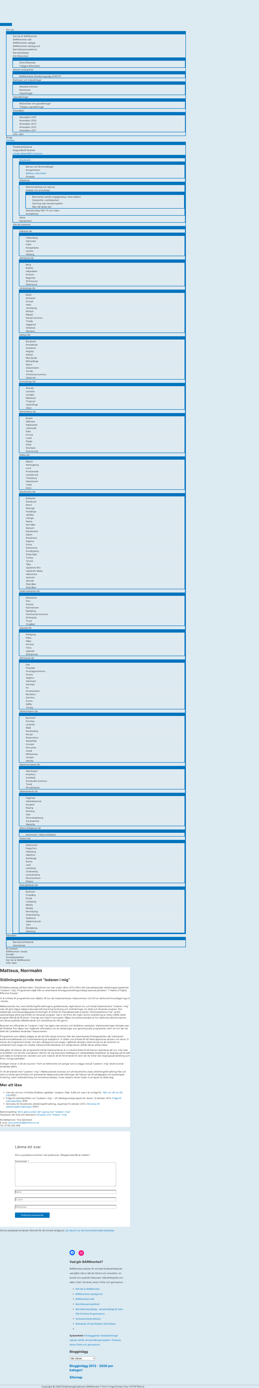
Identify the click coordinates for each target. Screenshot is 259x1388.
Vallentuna (31, 574)
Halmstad (31, 241)
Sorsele (30, 744)
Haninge (30, 508)
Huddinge (31, 511)
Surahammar (32, 821)
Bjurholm (30, 717)
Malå (28, 727)
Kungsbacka (32, 247)
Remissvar (24, 89)
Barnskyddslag (20, 52)
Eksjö (28, 294)
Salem (29, 534)
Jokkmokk (31, 428)
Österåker (31, 584)
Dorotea (30, 721)
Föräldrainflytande (22, 146)
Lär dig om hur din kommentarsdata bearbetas (89, 1230)
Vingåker (30, 624)
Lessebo (30, 391)
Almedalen (18, 110)
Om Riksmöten (20, 56)
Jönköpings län (27, 288)
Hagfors (30, 677)
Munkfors (31, 694)
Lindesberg (32, 871)
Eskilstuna (31, 597)
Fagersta (30, 798)
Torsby (29, 707)
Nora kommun (33, 878)
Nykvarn (30, 528)
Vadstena (31, 918)
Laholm (29, 251)
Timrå (29, 784)
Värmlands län (26, 658)
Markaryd (31, 398)
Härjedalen (31, 271)
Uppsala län (25, 627)
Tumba (29, 557)
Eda (28, 664)
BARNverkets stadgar (24, 42)
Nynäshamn (25, 220)
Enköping (31, 634)
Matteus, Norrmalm (36, 173)
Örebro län (25, 838)
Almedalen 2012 (27, 127)
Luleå (28, 438)
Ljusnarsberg (33, 874)
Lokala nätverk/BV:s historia (27, 153)
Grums (29, 674)
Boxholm (30, 891)
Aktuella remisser (28, 86)
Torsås (29, 371)
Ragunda (30, 277)
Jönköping (31, 308)
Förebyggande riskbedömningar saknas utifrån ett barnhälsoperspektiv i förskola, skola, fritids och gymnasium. (95, 1340)
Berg (28, 264)
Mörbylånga (32, 361)
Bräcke (29, 268)
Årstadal (30, 176)
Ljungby (30, 394)
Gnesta (29, 604)
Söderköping (32, 914)
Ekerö (29, 504)
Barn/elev (11, 935)
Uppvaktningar (20, 97)
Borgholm (31, 341)
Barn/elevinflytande (23, 942)
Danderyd (31, 501)
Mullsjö (29, 311)
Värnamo (30, 331)
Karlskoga (31, 858)
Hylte (28, 244)
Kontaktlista (32, 213)
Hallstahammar (34, 801)
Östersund (31, 284)
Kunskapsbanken (15, 957)
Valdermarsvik (33, 921)
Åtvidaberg (31, 928)
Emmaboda (31, 344)
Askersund (31, 845)
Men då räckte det (41, 206)
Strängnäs (31, 617)
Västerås (30, 824)
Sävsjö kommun (34, 317)
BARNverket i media (16, 951)
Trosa (29, 620)
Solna (29, 544)
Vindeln (30, 757)
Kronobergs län (27, 381)
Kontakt (10, 954)
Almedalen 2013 (27, 123)
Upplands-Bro (33, 567)
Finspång (31, 895)
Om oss (10, 29)
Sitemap (76, 1377)
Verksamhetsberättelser (88, 1318)
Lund (28, 468)
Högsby (30, 351)
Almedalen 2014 (27, 120)
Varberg (30, 254)
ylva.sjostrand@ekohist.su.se (23, 1122)
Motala (29, 908)
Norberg (30, 811)
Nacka (29, 521)
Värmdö (30, 580)
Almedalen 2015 (27, 117)
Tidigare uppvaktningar (31, 106)
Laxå (28, 864)
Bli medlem (12, 948)
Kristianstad (32, 471)
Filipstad (30, 667)
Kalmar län (24, 334)
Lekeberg (31, 868)
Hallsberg (31, 851)
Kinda (29, 898)
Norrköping (32, 911)
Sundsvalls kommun (36, 781)
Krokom (30, 274)
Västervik (31, 377)
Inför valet (18, 134)
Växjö (28, 407)
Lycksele (30, 724)
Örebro (29, 881)
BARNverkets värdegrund (26, 46)
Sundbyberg (32, 551)
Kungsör (30, 804)
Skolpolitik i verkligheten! (45, 200)
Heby (28, 637)
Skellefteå (31, 741)
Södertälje (31, 554)
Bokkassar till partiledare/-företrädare (96, 1323)
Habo (28, 304)
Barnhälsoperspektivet (25, 49)
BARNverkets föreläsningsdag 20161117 (40, 76)
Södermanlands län (29, 591)
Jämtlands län (26, 258)
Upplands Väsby (34, 570)
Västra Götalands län (30, 828)
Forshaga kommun (35, 671)
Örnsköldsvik (33, 787)
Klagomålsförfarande (24, 150)
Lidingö (30, 518)
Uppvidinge (32, 404)
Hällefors (30, 854)
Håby (28, 641)
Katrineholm (32, 607)
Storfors (30, 697)
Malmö (29, 461)
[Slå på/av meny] (96, 32)
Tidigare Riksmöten (29, 65)
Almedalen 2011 (27, 130)
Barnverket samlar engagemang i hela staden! (56, 196)
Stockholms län (27, 491)
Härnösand (31, 771)
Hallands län (25, 231)
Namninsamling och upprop (40, 187)
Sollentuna (31, 547)
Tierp (28, 647)
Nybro (29, 364)
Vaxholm (30, 577)
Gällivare (30, 421)
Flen (28, 601)
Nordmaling (32, 731)
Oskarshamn (32, 367)
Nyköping (31, 610)
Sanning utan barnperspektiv (47, 203)
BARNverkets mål (22, 39)
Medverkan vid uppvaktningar (35, 103)
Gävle (22, 217)
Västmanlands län (28, 791)
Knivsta (30, 644)
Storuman (31, 747)
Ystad (29, 484)
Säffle (29, 704)
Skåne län (24, 455)
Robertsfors (32, 737)
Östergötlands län (28, 885)
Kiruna (29, 434)
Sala (28, 814)
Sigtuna (30, 541)
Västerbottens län (28, 711)
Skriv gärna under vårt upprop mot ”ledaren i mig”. (44, 1111)
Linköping (31, 901)
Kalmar (29, 354)
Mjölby (29, 904)
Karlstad (30, 684)
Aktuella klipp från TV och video (42, 210)
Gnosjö (29, 301)
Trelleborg (31, 478)
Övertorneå (32, 451)
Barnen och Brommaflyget (39, 166)
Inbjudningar (26, 93)
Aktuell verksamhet (23, 69)
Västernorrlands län (29, 764)
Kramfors (31, 774)
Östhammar (32, 654)
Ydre (28, 924)
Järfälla (30, 514)
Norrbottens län (27, 411)
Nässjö (29, 314)
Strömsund (31, 281)
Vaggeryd (31, 324)
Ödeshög (30, 931)
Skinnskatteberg (34, 817)
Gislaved (30, 298)
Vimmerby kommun (36, 374)
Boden (29, 418)
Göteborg (24, 180)
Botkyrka (30, 498)
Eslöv (28, 488)
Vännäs (29, 760)
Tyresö (29, 561)
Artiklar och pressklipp (38, 190)
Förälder (10, 140)
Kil (27, 687)
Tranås (29, 321)
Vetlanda (30, 327)
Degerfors (31, 848)
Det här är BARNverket (25, 36)
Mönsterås (31, 357)
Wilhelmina (31, 754)
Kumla (29, 861)
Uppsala (30, 651)
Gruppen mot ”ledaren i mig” (52, 1114)
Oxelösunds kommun (37, 614)
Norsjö (29, 734)
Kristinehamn (33, 691)
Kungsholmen (33, 170)
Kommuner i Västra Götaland (41, 834)
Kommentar (22, 1161)
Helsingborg (32, 464)
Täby (28, 564)
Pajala (29, 441)
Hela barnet (19, 945)
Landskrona (32, 474)
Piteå (28, 444)
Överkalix (31, 447)
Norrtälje (30, 524)
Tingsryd (30, 401)
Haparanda (31, 424)
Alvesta (30, 388)
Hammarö (31, 681)
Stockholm (25, 160)
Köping (29, 807)
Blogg (9, 137)
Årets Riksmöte (27, 62)
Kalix (28, 431)
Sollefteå (30, 777)
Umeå (29, 750)
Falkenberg (32, 237)
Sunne (29, 700)
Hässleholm (32, 481)
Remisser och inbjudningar (27, 80)
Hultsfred (31, 348)
